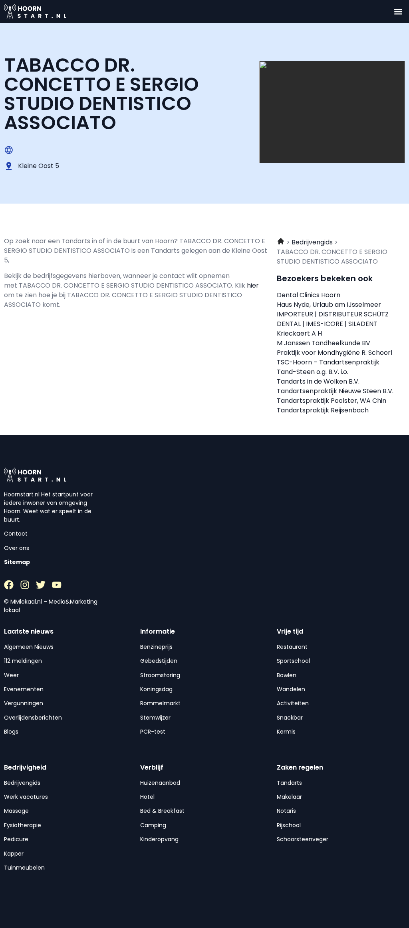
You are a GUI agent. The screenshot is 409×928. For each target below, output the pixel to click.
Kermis (286, 732)
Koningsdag (156, 689)
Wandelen (291, 689)
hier (253, 285)
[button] (398, 11)
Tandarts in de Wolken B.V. (318, 381)
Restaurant (292, 647)
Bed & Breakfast (162, 811)
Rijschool (289, 825)
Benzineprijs (156, 647)
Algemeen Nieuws (29, 647)
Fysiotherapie (22, 825)
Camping (153, 825)
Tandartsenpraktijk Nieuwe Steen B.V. (335, 391)
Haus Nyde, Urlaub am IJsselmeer (329, 304)
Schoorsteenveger (302, 839)
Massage (16, 811)
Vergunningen (23, 703)
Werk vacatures (26, 797)
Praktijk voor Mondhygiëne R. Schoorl (334, 352)
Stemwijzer (155, 718)
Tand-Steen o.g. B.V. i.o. (312, 371)
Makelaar (289, 797)
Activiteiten (293, 703)
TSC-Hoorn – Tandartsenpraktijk (328, 362)
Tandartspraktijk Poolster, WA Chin (331, 400)
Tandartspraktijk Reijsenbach (323, 410)
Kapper (14, 854)
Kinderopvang (159, 839)
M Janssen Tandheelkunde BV (323, 343)
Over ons (16, 548)
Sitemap (17, 562)
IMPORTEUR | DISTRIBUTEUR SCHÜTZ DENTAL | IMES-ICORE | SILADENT (333, 319)
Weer (11, 675)
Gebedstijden (158, 661)
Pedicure (16, 839)
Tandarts (289, 783)
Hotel (147, 797)
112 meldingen (23, 661)
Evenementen (24, 689)
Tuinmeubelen (24, 868)
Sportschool (293, 661)
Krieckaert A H (299, 333)
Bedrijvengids (22, 783)
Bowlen (286, 675)
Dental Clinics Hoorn (308, 295)
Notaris (286, 811)
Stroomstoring (160, 675)
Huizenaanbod (160, 783)
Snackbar (290, 718)
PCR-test (152, 732)
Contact (16, 534)
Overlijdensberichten (33, 718)
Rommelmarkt (160, 703)
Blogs (11, 732)
